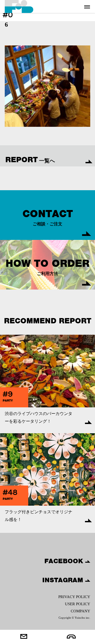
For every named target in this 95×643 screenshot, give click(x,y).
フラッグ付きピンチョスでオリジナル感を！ (38, 516)
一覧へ (30, 159)
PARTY (8, 400)
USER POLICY (77, 604)
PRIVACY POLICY (74, 597)
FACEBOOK (64, 561)
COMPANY (80, 611)
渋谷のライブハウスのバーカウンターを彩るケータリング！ (38, 417)
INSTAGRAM (63, 580)
